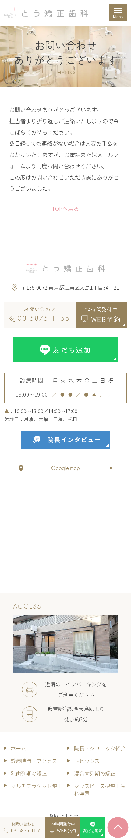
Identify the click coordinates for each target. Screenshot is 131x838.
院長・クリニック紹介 (100, 748)
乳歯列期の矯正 (29, 773)
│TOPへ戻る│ (65, 208)
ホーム (18, 748)
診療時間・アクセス (34, 761)
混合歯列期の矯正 (94, 773)
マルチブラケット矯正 (36, 786)
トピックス (87, 761)
